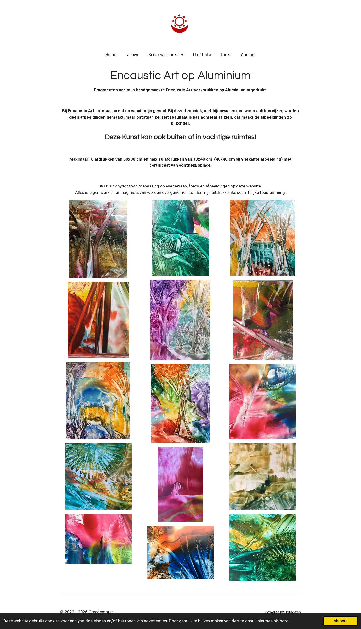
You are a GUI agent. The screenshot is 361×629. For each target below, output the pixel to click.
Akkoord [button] (340, 621)
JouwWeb (293, 612)
